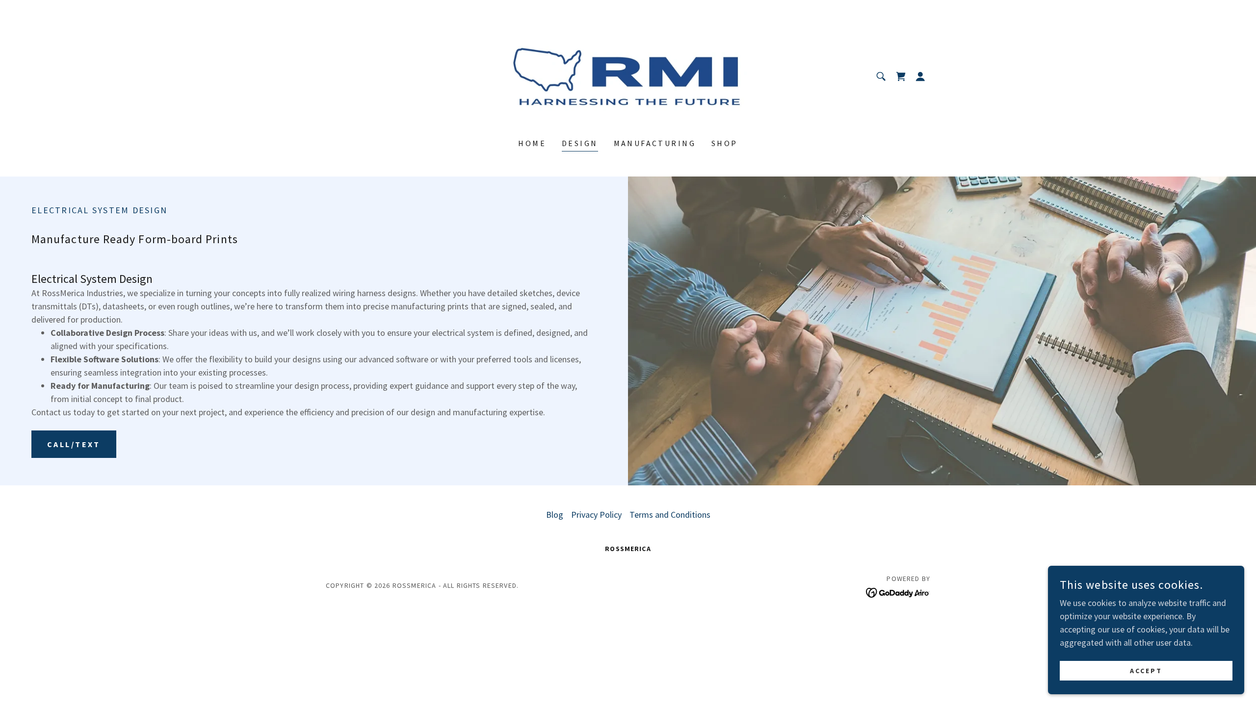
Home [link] (532, 143)
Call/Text (74, 444)
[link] (628, 75)
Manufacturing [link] (655, 143)
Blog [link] (554, 514)
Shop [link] (724, 143)
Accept (1146, 670)
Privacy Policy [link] (596, 514)
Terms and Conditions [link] (669, 514)
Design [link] (580, 143)
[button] (920, 76)
